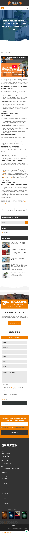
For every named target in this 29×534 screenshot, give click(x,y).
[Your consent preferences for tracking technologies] (26, 531)
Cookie (12, 528)
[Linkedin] (3, 456)
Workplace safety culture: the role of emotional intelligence (18, 243)
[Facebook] (6, 456)
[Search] (26, 222)
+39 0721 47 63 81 (14, 332)
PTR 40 (10, 177)
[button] (2, 8)
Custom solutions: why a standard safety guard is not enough (18, 258)
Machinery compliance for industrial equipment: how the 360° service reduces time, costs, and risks (19, 266)
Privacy (9, 528)
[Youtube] (8, 456)
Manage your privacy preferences (21, 528)
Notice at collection (7, 532)
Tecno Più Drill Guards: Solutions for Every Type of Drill (18, 273)
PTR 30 (4, 177)
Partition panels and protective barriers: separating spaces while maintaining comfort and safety (18, 251)
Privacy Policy (13, 387)
